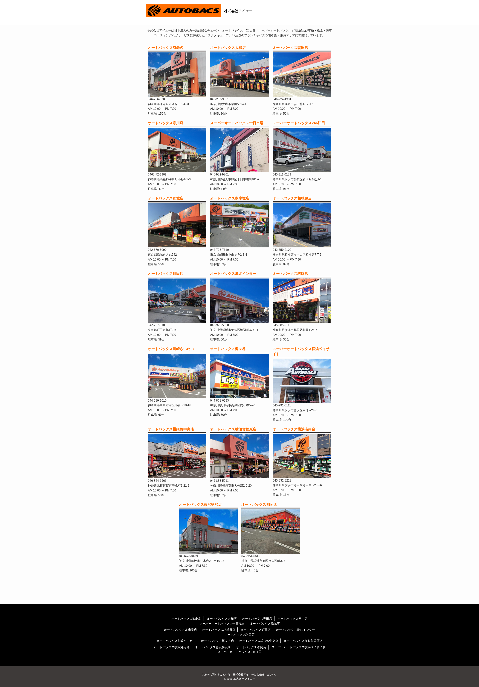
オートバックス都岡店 (251, 647)
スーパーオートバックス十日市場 (221, 623)
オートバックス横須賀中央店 (258, 640)
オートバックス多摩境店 (180, 629)
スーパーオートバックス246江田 (240, 651)
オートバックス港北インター (295, 629)
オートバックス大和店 (222, 618)
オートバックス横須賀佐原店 (303, 640)
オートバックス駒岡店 (239, 634)
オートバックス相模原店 (218, 629)
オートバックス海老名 (186, 618)
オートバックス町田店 (256, 629)
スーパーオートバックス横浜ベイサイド (298, 647)
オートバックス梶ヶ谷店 (217, 640)
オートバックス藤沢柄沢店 (213, 647)
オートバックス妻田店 (257, 618)
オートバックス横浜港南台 (171, 647)
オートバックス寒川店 (292, 618)
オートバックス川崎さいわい (176, 640)
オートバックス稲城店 (265, 623)
